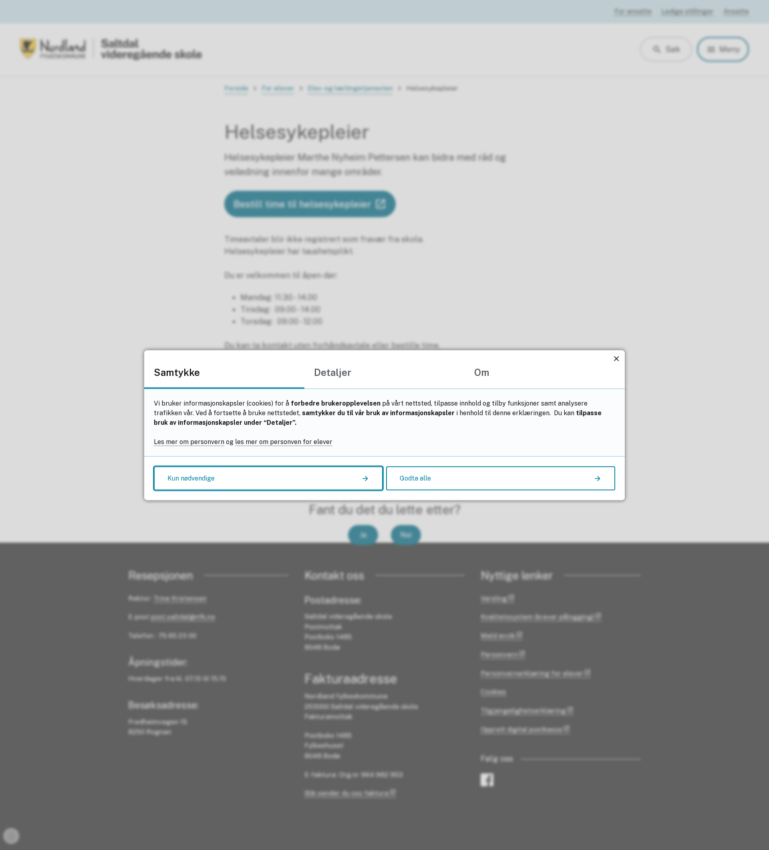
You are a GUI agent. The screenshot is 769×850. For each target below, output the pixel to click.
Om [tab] (481, 372)
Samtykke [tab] (177, 372)
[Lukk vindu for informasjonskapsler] (616, 358)
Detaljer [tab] (332, 372)
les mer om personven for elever (283, 441)
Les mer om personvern (189, 441)
